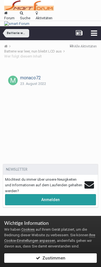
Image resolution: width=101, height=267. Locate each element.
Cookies (28, 229)
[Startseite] (8, 46)
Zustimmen (52, 258)
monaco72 (30, 77)
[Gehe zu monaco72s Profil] (13, 80)
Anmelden (50, 199)
